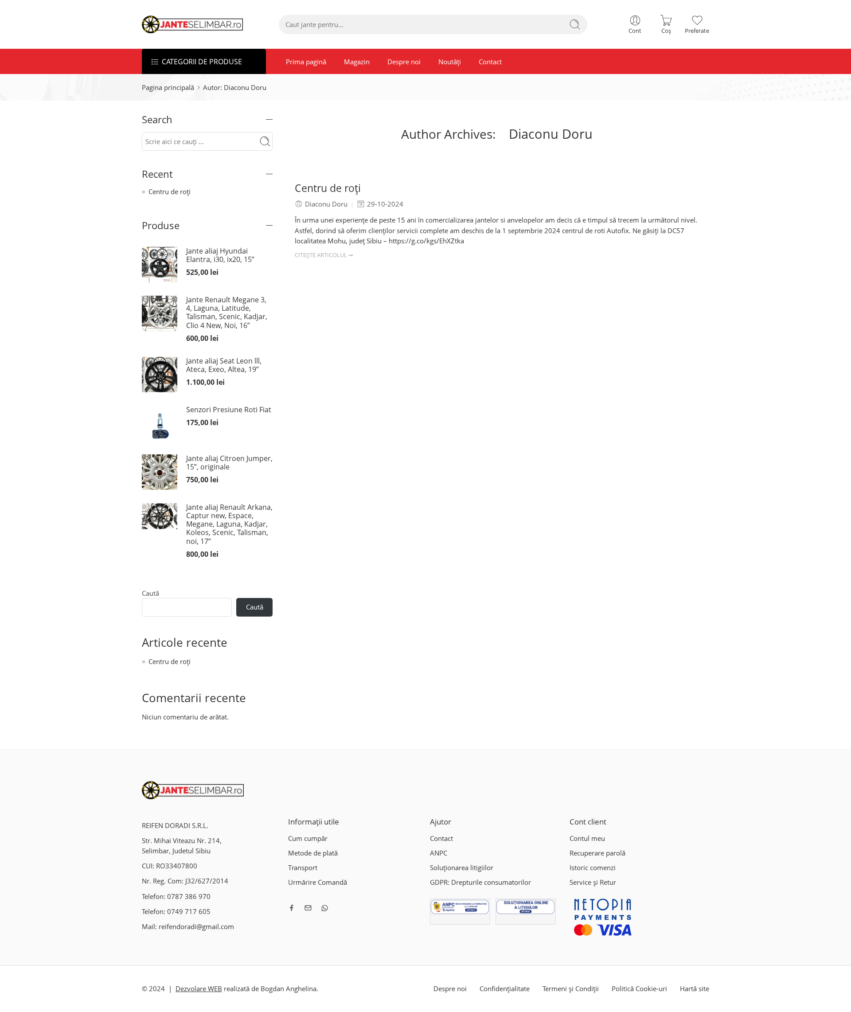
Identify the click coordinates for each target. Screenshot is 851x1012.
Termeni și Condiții (571, 989)
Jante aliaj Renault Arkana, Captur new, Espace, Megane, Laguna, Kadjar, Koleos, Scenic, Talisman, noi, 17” (229, 524)
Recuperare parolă (597, 853)
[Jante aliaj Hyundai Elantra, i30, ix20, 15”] (159, 264)
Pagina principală (168, 87)
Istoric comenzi (593, 868)
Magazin (357, 61)
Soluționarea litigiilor (461, 868)
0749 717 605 (189, 911)
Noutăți (449, 61)
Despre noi (404, 61)
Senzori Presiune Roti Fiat (228, 410)
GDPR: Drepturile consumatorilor (480, 882)
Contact (490, 61)
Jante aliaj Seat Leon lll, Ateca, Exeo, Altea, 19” (224, 365)
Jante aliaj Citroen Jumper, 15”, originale (229, 462)
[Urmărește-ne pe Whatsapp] (324, 908)
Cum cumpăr (308, 838)
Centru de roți (328, 188)
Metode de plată (313, 853)
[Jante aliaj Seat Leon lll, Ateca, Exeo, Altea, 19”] (159, 374)
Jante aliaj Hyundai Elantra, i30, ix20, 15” (220, 255)
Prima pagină (306, 61)
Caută (150, 593)
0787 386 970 (189, 896)
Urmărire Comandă (317, 882)
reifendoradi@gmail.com (196, 926)
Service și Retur (593, 882)
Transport (302, 868)
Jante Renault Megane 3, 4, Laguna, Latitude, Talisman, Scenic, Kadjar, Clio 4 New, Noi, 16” (226, 313)
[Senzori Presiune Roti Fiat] (159, 422)
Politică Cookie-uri (639, 989)
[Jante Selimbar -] (192, 24)
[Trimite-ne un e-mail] (308, 908)
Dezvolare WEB (199, 989)
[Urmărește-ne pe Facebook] (291, 907)
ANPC (438, 853)
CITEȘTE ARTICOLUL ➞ (324, 255)
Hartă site (694, 989)
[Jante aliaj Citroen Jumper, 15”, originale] (159, 471)
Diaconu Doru (551, 133)
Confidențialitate (505, 989)
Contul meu (587, 838)
